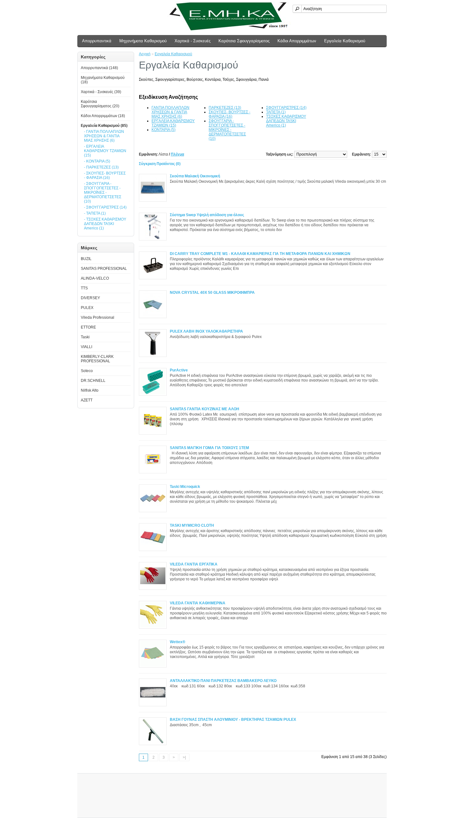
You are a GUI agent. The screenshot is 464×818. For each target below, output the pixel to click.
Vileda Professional (97, 317)
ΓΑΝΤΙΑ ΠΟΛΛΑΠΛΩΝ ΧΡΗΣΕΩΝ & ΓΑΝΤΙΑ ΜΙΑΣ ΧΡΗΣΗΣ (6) (170, 112)
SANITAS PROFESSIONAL (104, 268)
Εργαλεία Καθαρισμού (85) (104, 125)
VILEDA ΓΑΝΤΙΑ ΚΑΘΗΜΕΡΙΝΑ (197, 603)
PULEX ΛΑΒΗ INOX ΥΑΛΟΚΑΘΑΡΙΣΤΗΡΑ (206, 331)
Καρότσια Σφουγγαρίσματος (244, 41)
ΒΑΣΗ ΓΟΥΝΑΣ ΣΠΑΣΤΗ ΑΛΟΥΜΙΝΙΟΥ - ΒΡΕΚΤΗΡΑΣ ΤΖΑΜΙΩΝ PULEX (233, 719)
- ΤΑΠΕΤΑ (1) (95, 213)
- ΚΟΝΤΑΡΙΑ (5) (97, 161)
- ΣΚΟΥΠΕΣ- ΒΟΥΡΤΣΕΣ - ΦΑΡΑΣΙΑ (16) (105, 175)
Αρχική (145, 54)
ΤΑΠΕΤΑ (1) (276, 112)
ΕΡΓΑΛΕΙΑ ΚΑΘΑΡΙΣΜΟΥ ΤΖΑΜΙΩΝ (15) (173, 123)
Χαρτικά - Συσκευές (193, 41)
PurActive (179, 370)
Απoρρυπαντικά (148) (99, 68)
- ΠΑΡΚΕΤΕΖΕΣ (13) (101, 167)
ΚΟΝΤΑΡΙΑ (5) (163, 129)
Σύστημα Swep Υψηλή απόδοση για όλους (207, 215)
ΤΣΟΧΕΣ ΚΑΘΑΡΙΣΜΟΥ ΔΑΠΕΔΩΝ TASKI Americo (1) (286, 120)
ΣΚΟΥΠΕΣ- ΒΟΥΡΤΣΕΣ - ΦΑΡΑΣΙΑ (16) (229, 114)
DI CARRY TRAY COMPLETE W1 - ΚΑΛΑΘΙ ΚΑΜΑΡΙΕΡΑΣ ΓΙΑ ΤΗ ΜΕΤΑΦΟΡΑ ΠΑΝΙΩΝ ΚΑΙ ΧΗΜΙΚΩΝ (260, 254)
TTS (84, 288)
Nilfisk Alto (89, 390)
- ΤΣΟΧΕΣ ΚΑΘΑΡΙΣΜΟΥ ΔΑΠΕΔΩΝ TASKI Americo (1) (105, 223)
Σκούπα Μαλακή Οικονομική (195, 176)
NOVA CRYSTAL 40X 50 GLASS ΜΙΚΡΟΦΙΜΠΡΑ (212, 292)
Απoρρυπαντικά (96, 41)
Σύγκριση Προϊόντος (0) (160, 164)
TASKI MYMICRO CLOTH (192, 525)
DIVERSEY (90, 298)
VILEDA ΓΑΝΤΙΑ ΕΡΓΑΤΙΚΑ (193, 564)
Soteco (87, 371)
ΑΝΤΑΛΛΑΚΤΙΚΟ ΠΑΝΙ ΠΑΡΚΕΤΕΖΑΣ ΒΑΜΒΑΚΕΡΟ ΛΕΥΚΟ (223, 681)
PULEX (87, 307)
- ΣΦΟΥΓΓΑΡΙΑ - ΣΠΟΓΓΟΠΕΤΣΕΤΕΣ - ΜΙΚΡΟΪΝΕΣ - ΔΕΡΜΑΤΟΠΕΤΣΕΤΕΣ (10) (102, 192)
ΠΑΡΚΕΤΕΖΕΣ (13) (225, 107)
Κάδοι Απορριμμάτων (296, 41)
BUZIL (86, 259)
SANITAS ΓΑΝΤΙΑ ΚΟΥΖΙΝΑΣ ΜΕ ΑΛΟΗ (204, 409)
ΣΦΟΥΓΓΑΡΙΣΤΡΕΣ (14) (286, 107)
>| (184, 757)
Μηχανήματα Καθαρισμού (143, 41)
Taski (85, 337)
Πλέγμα (177, 154)
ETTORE (88, 327)
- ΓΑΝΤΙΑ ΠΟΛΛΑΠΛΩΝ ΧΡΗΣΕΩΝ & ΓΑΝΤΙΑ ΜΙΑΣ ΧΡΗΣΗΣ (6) (104, 136)
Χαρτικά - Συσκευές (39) (101, 92)
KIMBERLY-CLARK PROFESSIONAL (97, 358)
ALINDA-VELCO (95, 278)
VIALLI (86, 347)
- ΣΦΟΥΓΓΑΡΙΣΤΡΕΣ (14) (105, 207)
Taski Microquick (185, 486)
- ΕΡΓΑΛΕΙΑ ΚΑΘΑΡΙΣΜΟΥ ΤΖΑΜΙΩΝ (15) (105, 150)
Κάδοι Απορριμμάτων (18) (103, 116)
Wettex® (177, 642)
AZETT (86, 400)
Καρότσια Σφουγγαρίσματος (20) (100, 103)
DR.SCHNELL (93, 380)
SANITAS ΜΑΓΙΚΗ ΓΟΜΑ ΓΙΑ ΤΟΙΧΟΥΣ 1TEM (209, 448)
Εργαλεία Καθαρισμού (344, 41)
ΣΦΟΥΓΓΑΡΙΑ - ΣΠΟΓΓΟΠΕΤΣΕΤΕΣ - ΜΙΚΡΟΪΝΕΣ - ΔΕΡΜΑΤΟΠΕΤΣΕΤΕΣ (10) (227, 130)
